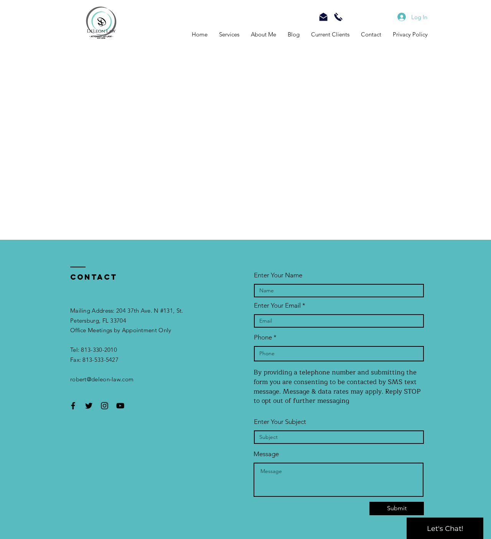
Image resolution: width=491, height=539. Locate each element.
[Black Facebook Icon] (73, 405)
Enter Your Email (277, 305)
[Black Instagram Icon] (104, 405)
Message (266, 454)
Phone (263, 337)
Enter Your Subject (280, 422)
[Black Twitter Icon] (89, 405)
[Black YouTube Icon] (120, 405)
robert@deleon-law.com (101, 379)
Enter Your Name (278, 275)
